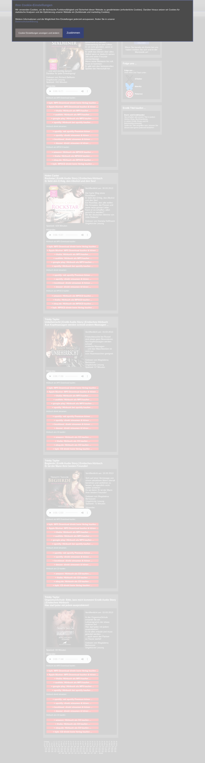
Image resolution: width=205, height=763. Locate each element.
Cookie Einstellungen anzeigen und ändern (38, 33)
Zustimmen (73, 32)
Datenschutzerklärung (26, 21)
